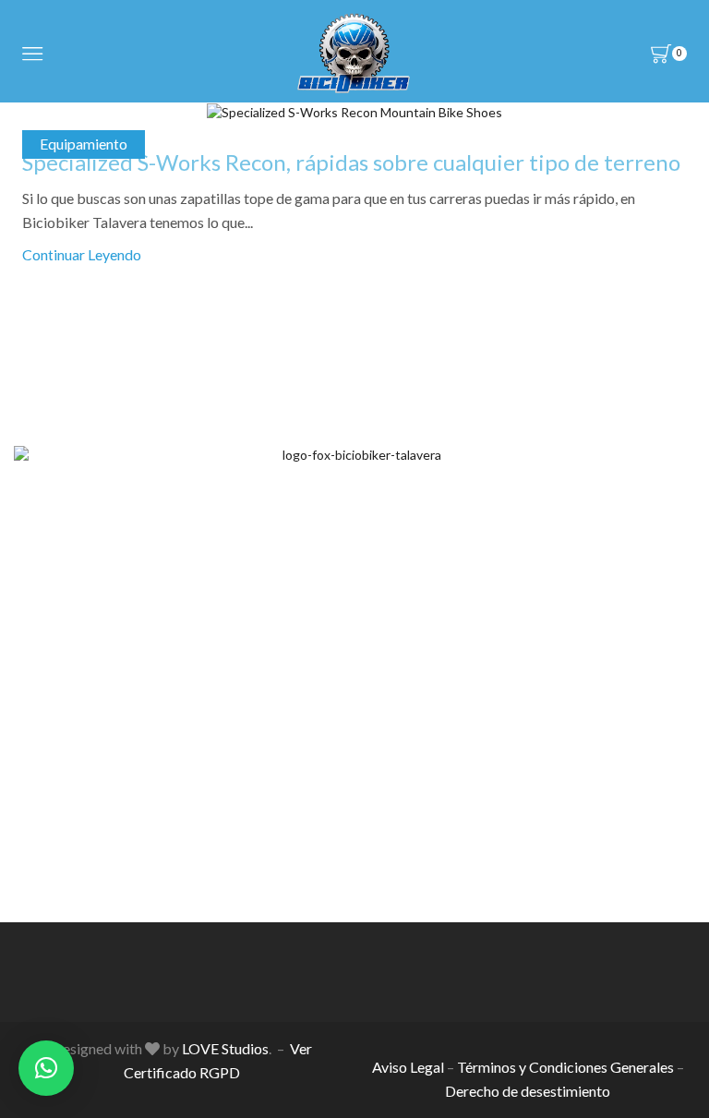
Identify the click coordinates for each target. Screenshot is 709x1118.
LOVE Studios (225, 1048)
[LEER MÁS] (354, 109)
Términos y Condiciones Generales (565, 1067)
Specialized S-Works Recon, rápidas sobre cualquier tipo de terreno (351, 162)
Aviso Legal (408, 1067)
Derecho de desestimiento (527, 1091)
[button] (46, 1068)
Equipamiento (83, 143)
